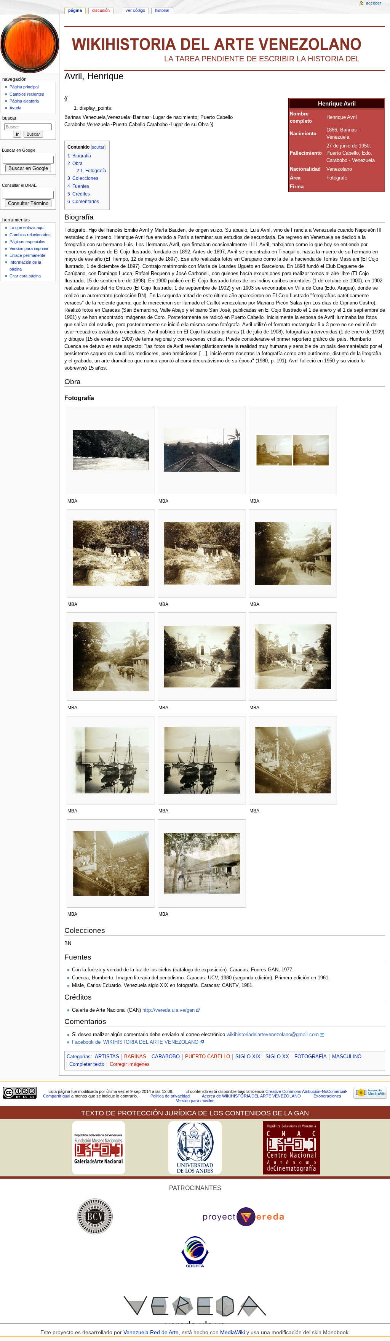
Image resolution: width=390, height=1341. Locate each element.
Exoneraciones (327, 1096)
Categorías (79, 1056)
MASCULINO (346, 1056)
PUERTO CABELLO (207, 1056)
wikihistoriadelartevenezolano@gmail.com (273, 1034)
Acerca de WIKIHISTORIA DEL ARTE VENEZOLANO (251, 1096)
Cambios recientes (27, 94)
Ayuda (15, 108)
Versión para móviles (195, 1100)
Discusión (101, 10)
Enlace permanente (27, 255)
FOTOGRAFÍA (310, 1056)
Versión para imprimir (29, 248)
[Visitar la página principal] (29, 43)
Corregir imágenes (130, 1064)
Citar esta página (25, 276)
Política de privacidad (170, 1096)
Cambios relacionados (30, 234)
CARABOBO (166, 1056)
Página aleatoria (24, 101)
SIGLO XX (277, 1056)
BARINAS (135, 1056)
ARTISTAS (107, 1056)
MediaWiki (233, 1332)
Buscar (9, 118)
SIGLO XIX (248, 1056)
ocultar (98, 147)
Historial (162, 10)
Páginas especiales (27, 241)
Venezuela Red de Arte (151, 1332)
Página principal (24, 87)
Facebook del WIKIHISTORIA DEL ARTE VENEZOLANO (135, 1042)
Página (75, 10)
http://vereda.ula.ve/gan (168, 1010)
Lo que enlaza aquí (27, 227)
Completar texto (86, 1064)
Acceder (373, 3)
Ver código (135, 10)
